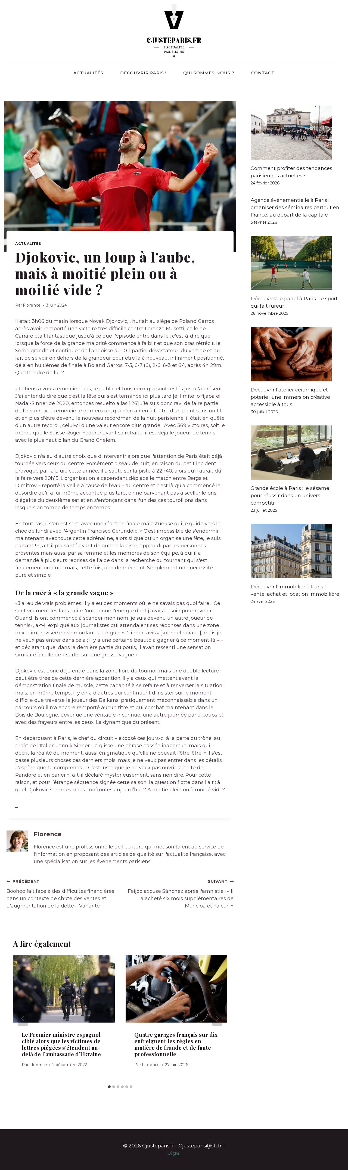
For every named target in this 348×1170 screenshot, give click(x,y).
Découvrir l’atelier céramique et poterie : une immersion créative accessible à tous (290, 397)
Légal (174, 1153)
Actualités (88, 72)
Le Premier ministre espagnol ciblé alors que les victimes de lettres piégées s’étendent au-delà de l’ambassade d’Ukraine (61, 1044)
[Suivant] (217, 1018)
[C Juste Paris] (174, 30)
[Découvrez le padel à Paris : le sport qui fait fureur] (296, 263)
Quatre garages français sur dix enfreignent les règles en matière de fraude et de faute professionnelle (175, 1044)
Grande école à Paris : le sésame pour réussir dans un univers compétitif (290, 495)
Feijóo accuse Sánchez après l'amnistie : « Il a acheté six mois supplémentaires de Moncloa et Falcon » (181, 894)
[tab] (109, 1086)
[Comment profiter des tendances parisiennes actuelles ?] (296, 133)
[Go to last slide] (23, 1018)
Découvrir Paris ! (143, 72)
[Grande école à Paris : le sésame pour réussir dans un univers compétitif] (296, 452)
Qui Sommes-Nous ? (208, 72)
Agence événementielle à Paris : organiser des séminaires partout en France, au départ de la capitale (295, 207)
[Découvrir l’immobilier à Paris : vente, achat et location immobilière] (296, 551)
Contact (263, 72)
